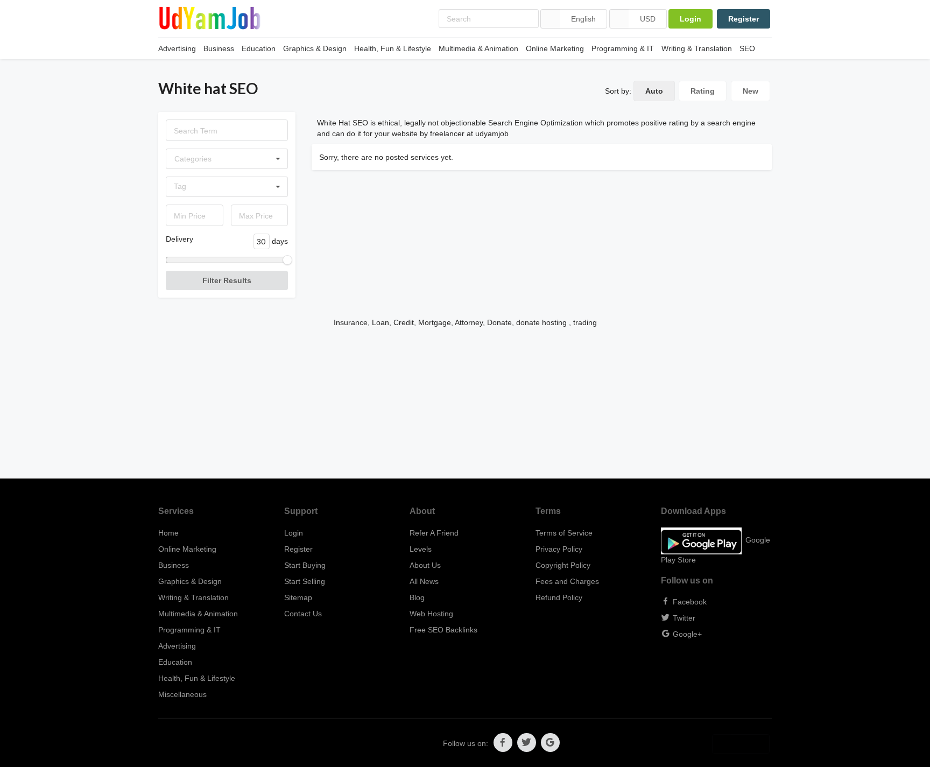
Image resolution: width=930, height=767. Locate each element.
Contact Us (303, 613)
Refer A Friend (434, 533)
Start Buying (305, 565)
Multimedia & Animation (478, 48)
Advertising (177, 48)
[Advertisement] (465, 403)
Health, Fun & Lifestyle (392, 48)
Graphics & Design (315, 48)
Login (690, 19)
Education (259, 48)
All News (424, 581)
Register (743, 19)
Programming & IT (622, 48)
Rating (703, 91)
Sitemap (298, 597)
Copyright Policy (563, 565)
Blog (417, 597)
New (750, 91)
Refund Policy (559, 597)
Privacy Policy (559, 549)
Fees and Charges (567, 581)
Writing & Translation (696, 48)
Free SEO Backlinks (443, 629)
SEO (747, 48)
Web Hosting (431, 613)
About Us (425, 565)
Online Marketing (555, 48)
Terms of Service (564, 533)
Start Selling (304, 581)
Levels (421, 549)
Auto (654, 91)
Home (168, 533)
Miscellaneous (182, 694)
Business (218, 48)
